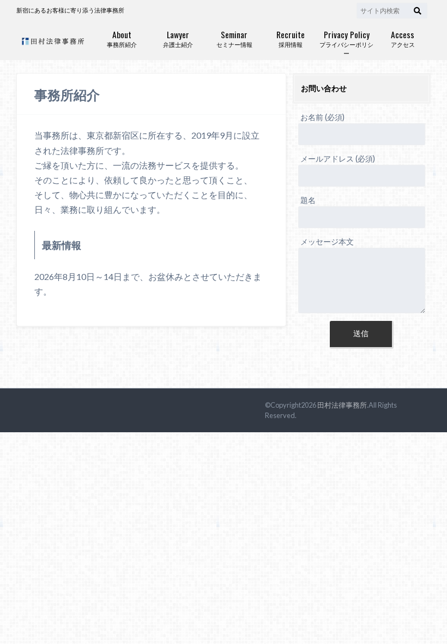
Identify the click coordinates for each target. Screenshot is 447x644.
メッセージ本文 (327, 241)
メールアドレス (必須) (337, 158)
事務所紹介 (122, 37)
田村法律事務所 (342, 405)
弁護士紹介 (178, 37)
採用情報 (290, 37)
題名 (308, 200)
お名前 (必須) (322, 117)
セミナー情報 (234, 37)
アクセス (403, 37)
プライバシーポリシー (346, 42)
